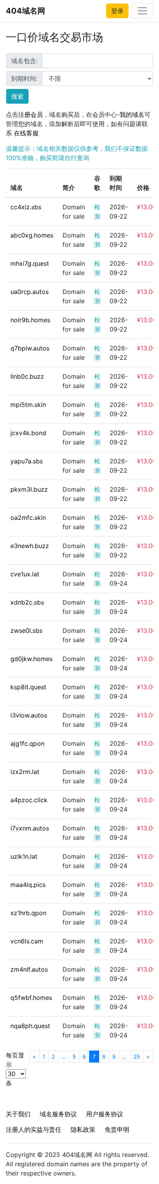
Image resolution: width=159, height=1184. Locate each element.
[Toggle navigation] (142, 11)
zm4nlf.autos (29, 969)
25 (137, 1056)
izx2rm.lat (24, 772)
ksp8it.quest (28, 687)
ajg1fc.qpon (27, 743)
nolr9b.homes (30, 320)
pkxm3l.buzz (29, 489)
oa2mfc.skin (28, 517)
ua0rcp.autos (29, 292)
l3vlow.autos (28, 715)
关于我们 (18, 1114)
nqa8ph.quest (30, 1026)
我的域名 (132, 114)
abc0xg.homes (31, 235)
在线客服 (26, 133)
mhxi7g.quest (29, 263)
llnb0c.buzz (27, 376)
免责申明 (117, 1129)
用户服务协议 (104, 1114)
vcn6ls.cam (26, 941)
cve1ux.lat (24, 574)
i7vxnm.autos (29, 828)
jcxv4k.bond (28, 433)
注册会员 (30, 114)
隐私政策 (83, 1129)
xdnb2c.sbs (27, 602)
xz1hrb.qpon (28, 913)
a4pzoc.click (28, 800)
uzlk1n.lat (23, 856)
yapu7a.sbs (26, 461)
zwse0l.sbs (26, 630)
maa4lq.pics (28, 884)
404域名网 (25, 10)
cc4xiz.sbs (25, 207)
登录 (117, 11)
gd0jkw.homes (31, 659)
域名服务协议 (58, 1114)
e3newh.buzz (29, 546)
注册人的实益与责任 (33, 1129)
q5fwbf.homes (31, 997)
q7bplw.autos (29, 348)
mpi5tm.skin (28, 404)
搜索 (17, 96)
